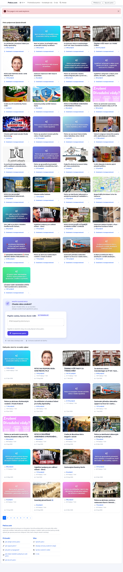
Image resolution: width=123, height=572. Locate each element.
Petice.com (12, 3)
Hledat (64, 2)
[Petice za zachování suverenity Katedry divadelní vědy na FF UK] (106, 100)
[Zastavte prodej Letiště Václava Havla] (46, 100)
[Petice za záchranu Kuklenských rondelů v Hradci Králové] (46, 251)
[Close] (118, 11)
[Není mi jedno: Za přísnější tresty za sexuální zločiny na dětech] (46, 40)
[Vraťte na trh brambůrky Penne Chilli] (16, 100)
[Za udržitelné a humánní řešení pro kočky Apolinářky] (16, 40)
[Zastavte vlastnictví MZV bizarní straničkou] (46, 70)
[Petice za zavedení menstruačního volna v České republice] (46, 130)
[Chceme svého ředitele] (46, 190)
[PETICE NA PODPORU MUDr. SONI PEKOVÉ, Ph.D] (16, 70)
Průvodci (6, 538)
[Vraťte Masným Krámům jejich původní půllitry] (106, 160)
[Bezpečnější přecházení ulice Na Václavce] (106, 191)
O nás (56, 2)
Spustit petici (109, 2)
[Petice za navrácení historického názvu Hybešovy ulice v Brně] (76, 130)
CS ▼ (23, 2)
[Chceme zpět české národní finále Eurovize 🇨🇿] (16, 130)
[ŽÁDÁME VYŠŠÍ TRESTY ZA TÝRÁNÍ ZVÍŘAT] (106, 40)
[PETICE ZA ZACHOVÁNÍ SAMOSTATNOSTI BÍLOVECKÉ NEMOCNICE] (16, 191)
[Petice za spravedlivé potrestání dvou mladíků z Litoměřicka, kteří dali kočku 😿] (46, 160)
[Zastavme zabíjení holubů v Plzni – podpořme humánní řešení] (106, 221)
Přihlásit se (97, 2)
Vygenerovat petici (19, 333)
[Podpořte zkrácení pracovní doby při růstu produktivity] (76, 160)
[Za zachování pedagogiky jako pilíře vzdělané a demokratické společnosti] (16, 160)
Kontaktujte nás (47, 2)
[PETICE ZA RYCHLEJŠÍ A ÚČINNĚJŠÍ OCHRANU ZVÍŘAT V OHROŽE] (76, 221)
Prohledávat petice (33, 2)
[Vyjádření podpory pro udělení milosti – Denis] (46, 221)
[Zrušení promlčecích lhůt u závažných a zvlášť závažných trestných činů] (106, 251)
